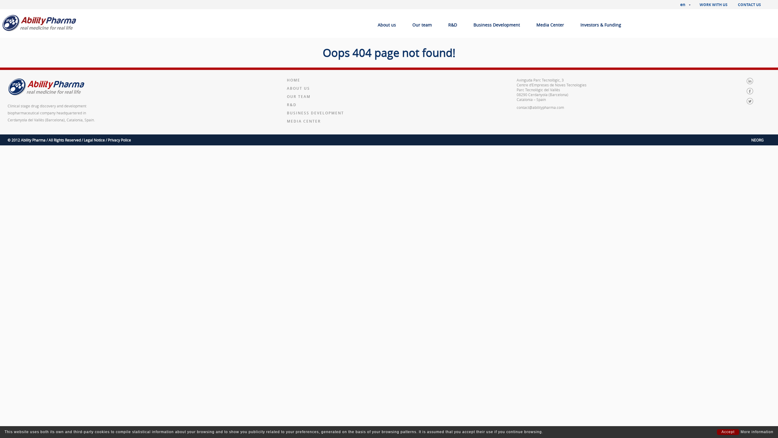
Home (293, 80)
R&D (452, 25)
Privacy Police (119, 139)
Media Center (550, 25)
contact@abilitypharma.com (540, 107)
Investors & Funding (600, 25)
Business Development (496, 25)
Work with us (714, 4)
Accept (728, 432)
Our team (422, 25)
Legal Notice (94, 139)
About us (387, 25)
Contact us (749, 4)
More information (757, 432)
